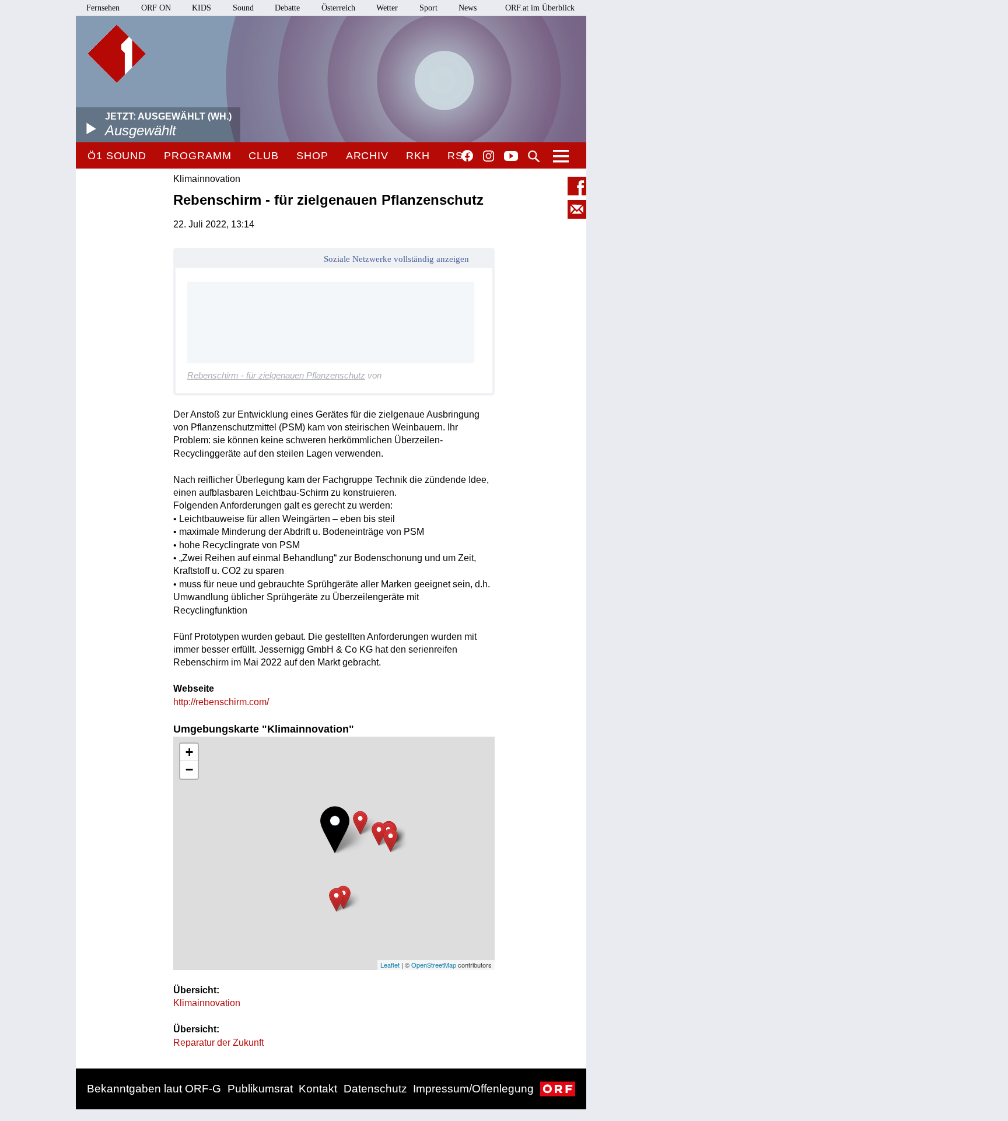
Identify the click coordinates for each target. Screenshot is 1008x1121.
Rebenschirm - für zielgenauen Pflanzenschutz (276, 375)
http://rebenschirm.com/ (221, 702)
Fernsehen (103, 7)
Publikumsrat (260, 1089)
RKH (418, 156)
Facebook (467, 156)
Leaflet (390, 964)
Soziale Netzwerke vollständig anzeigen (396, 259)
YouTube (511, 157)
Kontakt (318, 1089)
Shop (312, 156)
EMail (577, 209)
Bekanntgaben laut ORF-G (154, 1089)
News (468, 7)
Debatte (287, 7)
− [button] (189, 769)
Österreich (338, 7)
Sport (428, 7)
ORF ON (156, 7)
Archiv (367, 156)
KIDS (201, 7)
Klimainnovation (206, 1003)
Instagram (488, 156)
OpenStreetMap (433, 964)
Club (264, 156)
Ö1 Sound (117, 156)
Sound (243, 7)
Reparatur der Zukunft (218, 1043)
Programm (197, 156)
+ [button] (189, 752)
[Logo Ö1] (117, 53)
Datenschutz (375, 1089)
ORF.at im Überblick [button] (540, 7)
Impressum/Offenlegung (473, 1089)
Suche (534, 156)
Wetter (387, 7)
